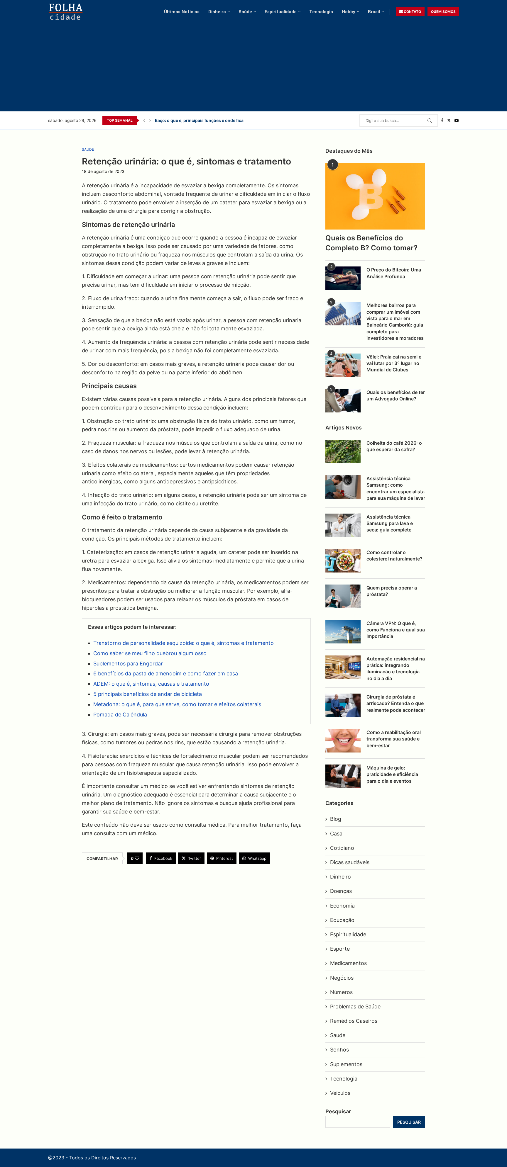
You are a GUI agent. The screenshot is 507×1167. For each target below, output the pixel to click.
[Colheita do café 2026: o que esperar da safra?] (343, 451)
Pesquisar (338, 1111)
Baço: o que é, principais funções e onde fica (199, 120)
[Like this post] (137, 858)
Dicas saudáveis (349, 862)
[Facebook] (442, 120)
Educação (342, 920)
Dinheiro (217, 11)
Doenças (341, 891)
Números (341, 992)
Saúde (245, 11)
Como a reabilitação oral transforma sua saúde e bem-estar (393, 738)
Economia (342, 906)
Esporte (340, 949)
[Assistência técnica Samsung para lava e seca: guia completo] (343, 525)
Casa (336, 833)
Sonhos (339, 1050)
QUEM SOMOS (443, 11)
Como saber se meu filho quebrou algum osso (150, 653)
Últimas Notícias (182, 11)
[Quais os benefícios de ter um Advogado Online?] (343, 400)
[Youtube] (456, 120)
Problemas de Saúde (355, 1006)
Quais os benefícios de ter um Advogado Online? (395, 395)
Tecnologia (321, 11)
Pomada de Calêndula (120, 714)
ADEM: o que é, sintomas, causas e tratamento (151, 684)
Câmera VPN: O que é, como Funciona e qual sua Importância (395, 629)
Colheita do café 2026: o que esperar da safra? (394, 446)
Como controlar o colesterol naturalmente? (394, 555)
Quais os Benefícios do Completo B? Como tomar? (371, 243)
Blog (335, 819)
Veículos (340, 1093)
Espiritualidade (281, 11)
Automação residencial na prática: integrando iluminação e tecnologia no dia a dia (395, 668)
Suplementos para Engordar (128, 663)
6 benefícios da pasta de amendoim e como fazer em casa (165, 673)
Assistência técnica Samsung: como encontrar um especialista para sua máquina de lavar (395, 488)
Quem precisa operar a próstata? (391, 591)
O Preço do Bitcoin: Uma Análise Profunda (393, 273)
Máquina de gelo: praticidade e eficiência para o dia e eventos (392, 774)
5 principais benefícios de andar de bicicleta (147, 694)
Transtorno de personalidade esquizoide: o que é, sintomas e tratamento (183, 643)
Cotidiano (342, 848)
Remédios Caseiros (353, 1021)
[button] (144, 120)
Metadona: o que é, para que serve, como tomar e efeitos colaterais (177, 704)
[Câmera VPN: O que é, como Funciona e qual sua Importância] (343, 631)
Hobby (348, 11)
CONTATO (412, 11)
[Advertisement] (254, 64)
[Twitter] (449, 120)
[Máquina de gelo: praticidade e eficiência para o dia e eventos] (343, 776)
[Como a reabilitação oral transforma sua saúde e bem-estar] (343, 740)
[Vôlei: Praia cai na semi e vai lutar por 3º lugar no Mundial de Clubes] (343, 365)
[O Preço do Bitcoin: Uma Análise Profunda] (343, 278)
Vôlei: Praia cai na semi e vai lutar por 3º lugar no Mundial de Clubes (393, 363)
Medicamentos (348, 963)
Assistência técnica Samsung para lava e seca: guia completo (389, 523)
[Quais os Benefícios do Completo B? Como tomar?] (375, 196)
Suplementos (346, 1064)
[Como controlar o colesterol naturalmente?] (343, 561)
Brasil (374, 11)
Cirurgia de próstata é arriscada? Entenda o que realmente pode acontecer (395, 703)
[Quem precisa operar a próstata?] (343, 596)
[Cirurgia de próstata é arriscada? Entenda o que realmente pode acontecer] (343, 705)
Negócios (342, 978)
